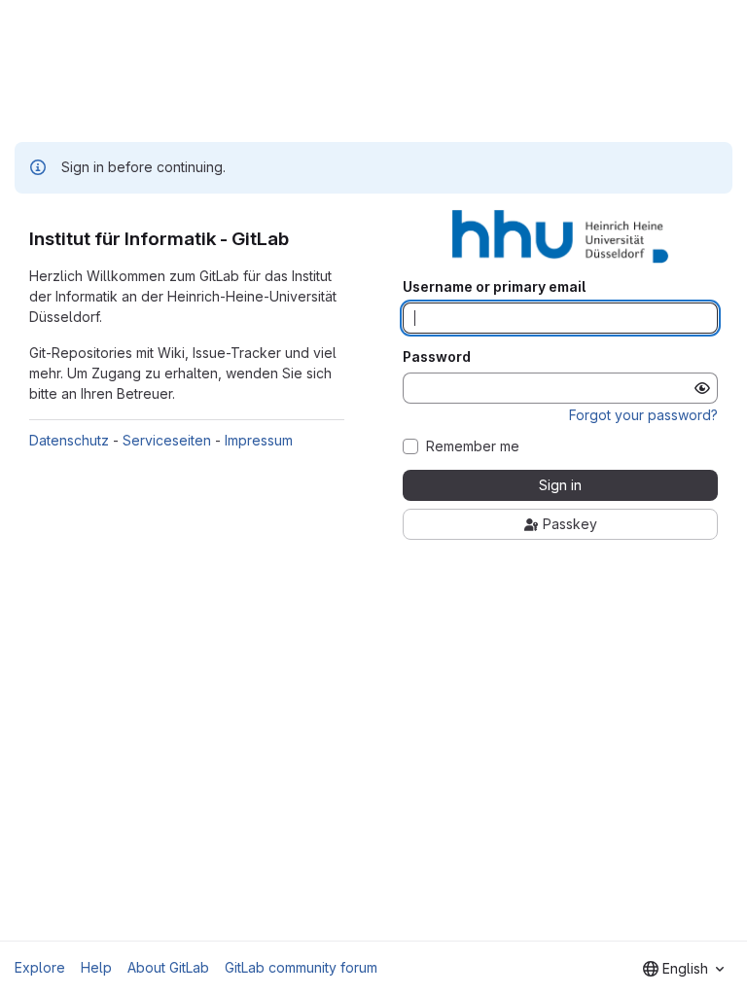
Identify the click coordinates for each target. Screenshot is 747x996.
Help (96, 967)
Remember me (472, 446)
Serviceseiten (167, 440)
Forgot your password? (643, 415)
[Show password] (702, 388)
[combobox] (683, 968)
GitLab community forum (301, 967)
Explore (40, 967)
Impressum (259, 440)
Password (437, 357)
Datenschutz (69, 440)
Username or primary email (494, 287)
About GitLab (168, 967)
